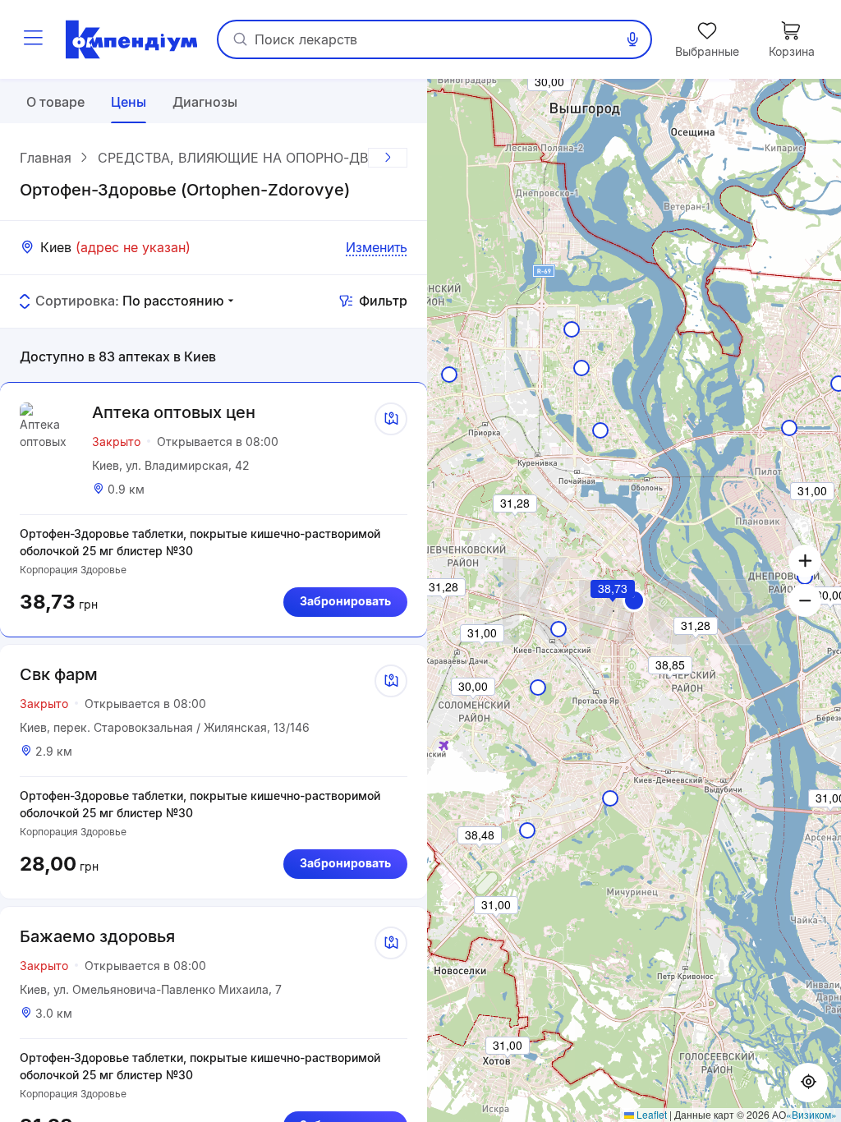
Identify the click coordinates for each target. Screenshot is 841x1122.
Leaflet (650, 1114)
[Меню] (33, 39)
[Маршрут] (391, 418)
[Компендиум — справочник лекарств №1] (131, 39)
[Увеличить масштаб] (804, 561)
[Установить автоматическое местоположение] (808, 1082)
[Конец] (387, 158)
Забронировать (345, 601)
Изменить (376, 247)
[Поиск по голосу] (632, 39)
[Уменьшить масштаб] (804, 600)
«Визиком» (811, 1114)
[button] (613, 611)
